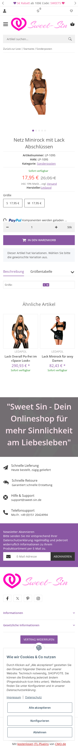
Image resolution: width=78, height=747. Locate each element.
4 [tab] (42, 130)
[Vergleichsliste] (38, 11)
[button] (3, 3)
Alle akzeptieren (40, 707)
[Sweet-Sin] (35, 581)
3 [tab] (39, 130)
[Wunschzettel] (71, 11)
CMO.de (60, 744)
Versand (52, 184)
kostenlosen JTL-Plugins (33, 744)
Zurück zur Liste (12, 48)
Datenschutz (33, 697)
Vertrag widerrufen (39, 639)
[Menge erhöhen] (56, 227)
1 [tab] (33, 130)
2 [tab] (36, 130)
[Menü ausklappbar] (5, 24)
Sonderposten (46, 163)
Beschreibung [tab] (13, 271)
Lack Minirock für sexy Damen (57, 358)
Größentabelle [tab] (41, 271)
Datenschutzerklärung (18, 540)
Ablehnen (39, 732)
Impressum (14, 697)
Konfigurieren (39, 720)
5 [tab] (45, 130)
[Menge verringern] (7, 227)
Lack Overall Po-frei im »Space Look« (21, 358)
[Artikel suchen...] (70, 39)
